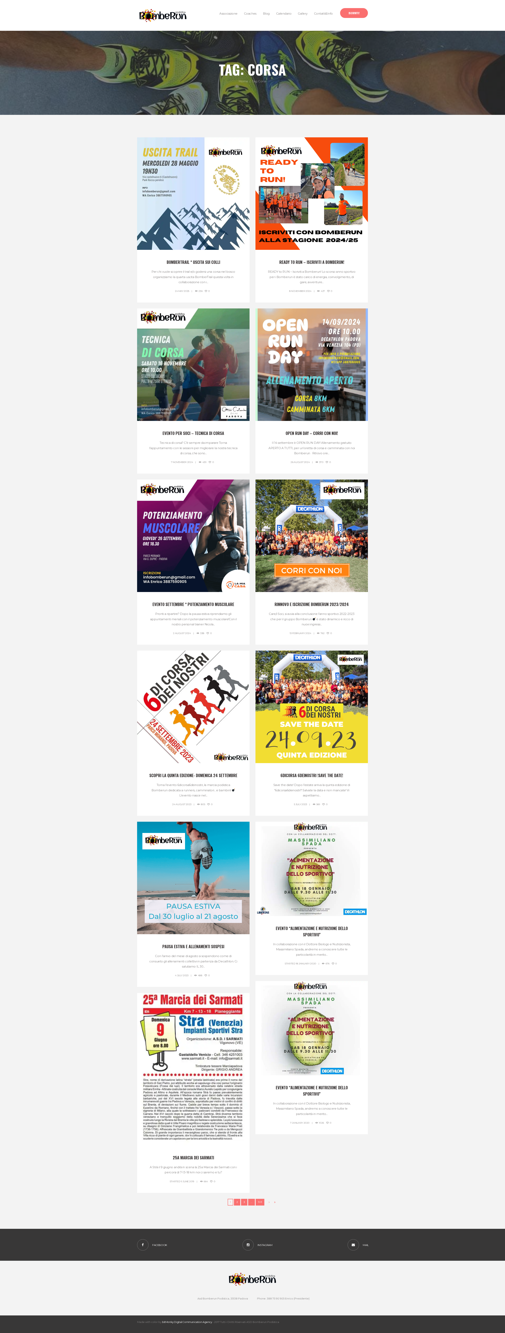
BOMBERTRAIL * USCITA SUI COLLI (193, 262)
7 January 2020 (300, 1122)
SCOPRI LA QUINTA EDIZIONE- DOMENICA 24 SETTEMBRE (193, 775)
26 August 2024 (300, 462)
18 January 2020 (306, 963)
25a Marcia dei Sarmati (193, 1158)
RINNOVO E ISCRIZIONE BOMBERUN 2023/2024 (312, 604)
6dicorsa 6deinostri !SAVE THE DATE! (312, 775)
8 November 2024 (300, 290)
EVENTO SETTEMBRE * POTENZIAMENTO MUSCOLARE (193, 604)
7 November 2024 (182, 462)
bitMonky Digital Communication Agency (187, 1322)
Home (243, 81)
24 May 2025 (182, 290)
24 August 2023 (181, 804)
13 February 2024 (300, 633)
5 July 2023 (300, 804)
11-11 (260, 1202)
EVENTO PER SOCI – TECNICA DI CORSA (193, 433)
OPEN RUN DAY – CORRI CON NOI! (312, 433)
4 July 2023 (181, 975)
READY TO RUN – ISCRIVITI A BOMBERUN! (311, 262)
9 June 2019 (187, 1181)
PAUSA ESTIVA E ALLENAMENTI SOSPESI (193, 946)
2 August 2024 (182, 633)
